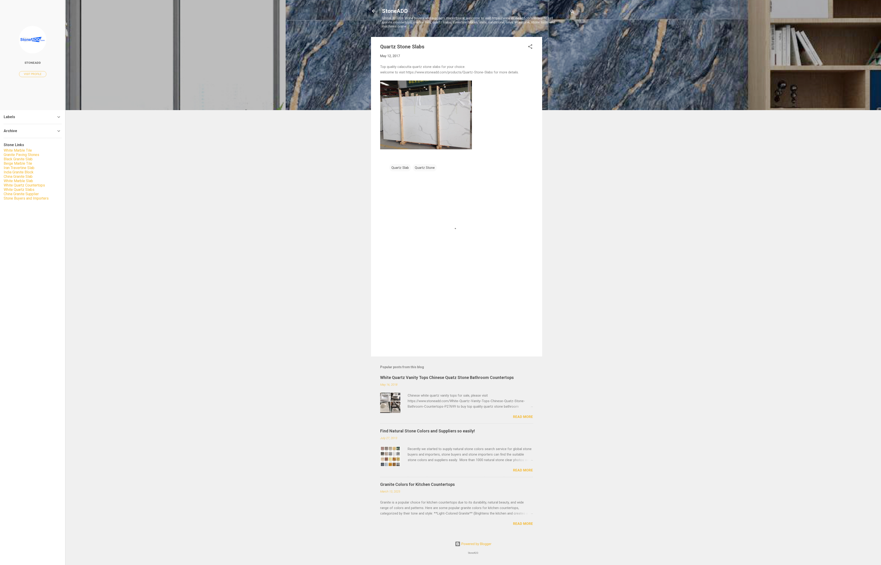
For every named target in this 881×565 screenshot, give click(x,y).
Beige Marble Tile (18, 163)
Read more (523, 417)
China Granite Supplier (21, 194)
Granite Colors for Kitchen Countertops (417, 484)
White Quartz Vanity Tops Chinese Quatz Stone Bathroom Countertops (447, 377)
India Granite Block (18, 172)
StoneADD (395, 11)
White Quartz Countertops (24, 185)
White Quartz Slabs (19, 189)
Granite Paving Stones (21, 155)
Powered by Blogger (475, 544)
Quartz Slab (400, 168)
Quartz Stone (425, 168)
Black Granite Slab (18, 159)
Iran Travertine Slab (19, 168)
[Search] (572, 12)
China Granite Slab (18, 176)
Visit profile (33, 74)
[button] (530, 47)
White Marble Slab (18, 181)
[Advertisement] (560, 106)
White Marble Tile (18, 150)
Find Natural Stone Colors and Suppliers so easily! (427, 431)
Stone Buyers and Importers (26, 198)
